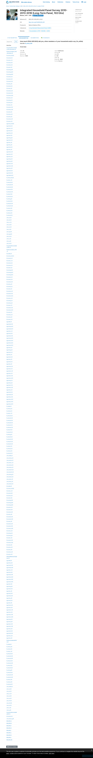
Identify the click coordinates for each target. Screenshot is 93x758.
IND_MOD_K (9, 735)
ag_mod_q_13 (9, 382)
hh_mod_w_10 (10, 118)
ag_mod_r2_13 (10, 387)
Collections (60, 2)
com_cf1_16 (9, 700)
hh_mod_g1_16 (10, 500)
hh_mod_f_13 (9, 267)
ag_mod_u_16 (9, 635)
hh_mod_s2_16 (10, 542)
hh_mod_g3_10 (10, 74)
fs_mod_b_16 (9, 649)
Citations (68, 2)
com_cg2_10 (9, 234)
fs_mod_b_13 (9, 411)
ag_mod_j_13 (9, 359)
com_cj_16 (9, 710)
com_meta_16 (9, 686)
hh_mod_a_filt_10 (10, 55)
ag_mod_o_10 (9, 156)
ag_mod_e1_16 (10, 574)
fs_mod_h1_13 (9, 436)
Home (7, 6)
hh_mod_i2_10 (10, 81)
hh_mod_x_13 (9, 319)
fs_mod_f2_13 (9, 432)
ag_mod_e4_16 (10, 581)
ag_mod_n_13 (9, 368)
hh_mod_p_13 (9, 300)
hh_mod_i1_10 (9, 79)
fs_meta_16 (9, 644)
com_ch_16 (9, 705)
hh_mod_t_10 (9, 111)
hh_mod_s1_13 (10, 307)
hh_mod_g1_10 (10, 69)
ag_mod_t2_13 (10, 394)
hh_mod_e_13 (9, 265)
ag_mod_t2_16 (10, 633)
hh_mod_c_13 (9, 260)
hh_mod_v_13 (9, 317)
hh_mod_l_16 (9, 521)
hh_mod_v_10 (9, 116)
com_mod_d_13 (10, 465)
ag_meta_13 (9, 321)
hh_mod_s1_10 (10, 107)
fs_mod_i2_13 (9, 448)
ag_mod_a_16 (9, 562)
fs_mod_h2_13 (10, 439)
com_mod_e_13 (10, 467)
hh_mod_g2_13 (10, 272)
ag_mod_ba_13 (10, 326)
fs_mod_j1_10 (9, 212)
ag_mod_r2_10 (10, 165)
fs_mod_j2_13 (9, 453)
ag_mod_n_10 (9, 154)
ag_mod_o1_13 (10, 375)
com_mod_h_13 (10, 476)
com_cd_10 (9, 224)
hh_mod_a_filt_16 (10, 488)
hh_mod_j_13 (9, 284)
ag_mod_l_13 (9, 364)
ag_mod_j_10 (9, 144)
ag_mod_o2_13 (10, 378)
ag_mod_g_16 (9, 586)
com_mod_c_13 (10, 462)
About (53, 2)
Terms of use (76, 2)
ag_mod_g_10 (9, 137)
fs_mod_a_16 (9, 646)
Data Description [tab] (23, 38)
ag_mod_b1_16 (10, 565)
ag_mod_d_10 (9, 130)
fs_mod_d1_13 (9, 415)
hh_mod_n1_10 (10, 93)
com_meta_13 (9, 455)
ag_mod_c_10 (9, 128)
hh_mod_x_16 (9, 554)
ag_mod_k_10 (9, 147)
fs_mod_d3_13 (10, 420)
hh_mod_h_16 (9, 507)
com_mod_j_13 (10, 481)
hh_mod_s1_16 (10, 540)
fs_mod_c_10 (9, 180)
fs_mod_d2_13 (10, 418)
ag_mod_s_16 (9, 628)
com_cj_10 (9, 241)
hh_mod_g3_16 (10, 504)
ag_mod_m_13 (10, 366)
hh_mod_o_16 (9, 530)
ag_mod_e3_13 (10, 340)
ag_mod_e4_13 (10, 342)
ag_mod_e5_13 (10, 345)
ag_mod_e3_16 (10, 579)
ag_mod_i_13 (9, 354)
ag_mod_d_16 (9, 572)
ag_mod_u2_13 (10, 399)
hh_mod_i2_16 (10, 512)
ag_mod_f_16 (9, 584)
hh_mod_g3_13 (10, 274)
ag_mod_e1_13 (10, 335)
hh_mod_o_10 (9, 97)
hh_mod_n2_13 (10, 295)
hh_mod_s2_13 (10, 310)
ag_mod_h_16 (9, 588)
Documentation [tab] (35, 37)
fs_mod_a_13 (9, 408)
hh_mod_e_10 (9, 64)
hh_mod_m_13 (10, 291)
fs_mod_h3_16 (10, 677)
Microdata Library (26, 2)
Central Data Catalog (14, 6)
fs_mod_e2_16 (10, 663)
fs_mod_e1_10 (9, 189)
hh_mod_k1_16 (10, 516)
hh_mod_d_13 (9, 263)
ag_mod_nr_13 (10, 371)
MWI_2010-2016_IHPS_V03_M (29, 6)
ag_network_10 (10, 175)
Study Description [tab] (12, 37)
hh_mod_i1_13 (9, 279)
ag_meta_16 (9, 560)
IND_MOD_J (9, 732)
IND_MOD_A (9, 721)
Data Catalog (46, 2)
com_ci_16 (9, 707)
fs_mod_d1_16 (9, 653)
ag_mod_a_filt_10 (10, 123)
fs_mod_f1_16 (9, 665)
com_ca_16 (9, 688)
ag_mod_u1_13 (10, 396)
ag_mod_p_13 (9, 380)
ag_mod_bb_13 (10, 328)
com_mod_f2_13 (10, 472)
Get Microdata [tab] (46, 37)
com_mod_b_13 (10, 460)
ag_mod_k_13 (9, 361)
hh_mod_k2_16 (10, 519)
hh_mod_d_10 (9, 62)
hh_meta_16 (9, 486)
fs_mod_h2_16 (10, 674)
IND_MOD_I (9, 730)
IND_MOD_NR (9, 739)
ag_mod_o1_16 (10, 614)
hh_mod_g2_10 (10, 71)
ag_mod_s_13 (9, 389)
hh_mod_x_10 (9, 121)
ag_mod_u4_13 (10, 404)
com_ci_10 (9, 238)
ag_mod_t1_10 (9, 170)
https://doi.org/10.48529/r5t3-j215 (37, 22)
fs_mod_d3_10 (10, 187)
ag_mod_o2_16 (10, 616)
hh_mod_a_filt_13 (10, 256)
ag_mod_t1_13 (9, 392)
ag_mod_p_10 (9, 158)
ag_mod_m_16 (10, 605)
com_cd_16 (9, 696)
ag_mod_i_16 (9, 591)
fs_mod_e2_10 (10, 191)
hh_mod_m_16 (10, 523)
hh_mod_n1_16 (10, 526)
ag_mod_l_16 (9, 602)
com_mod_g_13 (10, 474)
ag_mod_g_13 (9, 349)
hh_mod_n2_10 (10, 95)
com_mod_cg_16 (10, 718)
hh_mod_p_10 (9, 100)
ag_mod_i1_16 (9, 593)
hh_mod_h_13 (9, 277)
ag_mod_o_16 (9, 612)
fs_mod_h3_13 (10, 441)
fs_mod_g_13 (9, 434)
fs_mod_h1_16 (9, 672)
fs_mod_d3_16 (10, 658)
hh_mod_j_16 (9, 514)
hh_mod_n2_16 (10, 528)
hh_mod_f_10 (9, 67)
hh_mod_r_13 (9, 305)
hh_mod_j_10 (9, 83)
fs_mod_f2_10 (9, 196)
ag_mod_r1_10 (10, 163)
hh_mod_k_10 (9, 86)
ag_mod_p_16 (9, 619)
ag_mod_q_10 (9, 161)
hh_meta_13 (9, 253)
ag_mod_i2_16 (10, 595)
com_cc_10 (9, 222)
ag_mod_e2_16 (10, 577)
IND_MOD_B (9, 723)
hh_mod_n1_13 (10, 293)
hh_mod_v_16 (9, 549)
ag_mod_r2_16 (10, 626)
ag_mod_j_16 (9, 598)
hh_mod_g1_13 (10, 270)
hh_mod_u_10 (9, 114)
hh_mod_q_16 (9, 535)
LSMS (21, 6)
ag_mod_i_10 (9, 142)
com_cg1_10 (9, 231)
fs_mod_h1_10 (9, 201)
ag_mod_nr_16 (10, 609)
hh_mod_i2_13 (10, 281)
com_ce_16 (9, 698)
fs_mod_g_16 (9, 670)
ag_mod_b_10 (9, 126)
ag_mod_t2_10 (10, 173)
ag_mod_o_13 (9, 373)
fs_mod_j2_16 (9, 684)
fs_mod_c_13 (9, 413)
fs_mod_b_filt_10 (10, 177)
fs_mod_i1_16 (9, 679)
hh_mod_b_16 (9, 716)
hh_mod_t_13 (9, 312)
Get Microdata (38, 15)
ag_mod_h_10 (9, 140)
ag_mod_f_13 (9, 347)
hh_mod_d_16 (9, 493)
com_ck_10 (9, 243)
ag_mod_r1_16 (10, 624)
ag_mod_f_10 (9, 135)
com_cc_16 (9, 693)
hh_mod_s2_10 (10, 109)
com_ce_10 (9, 227)
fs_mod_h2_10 (10, 203)
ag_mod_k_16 (9, 600)
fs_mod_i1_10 (9, 208)
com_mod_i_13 (10, 479)
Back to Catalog (12, 746)
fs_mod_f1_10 (9, 194)
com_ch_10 (9, 236)
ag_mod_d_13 (9, 333)
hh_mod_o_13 (9, 298)
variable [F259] (40, 6)
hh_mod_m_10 (10, 90)
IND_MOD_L (9, 737)
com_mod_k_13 (10, 483)
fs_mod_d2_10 (10, 184)
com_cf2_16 (9, 703)
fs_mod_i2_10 (9, 210)
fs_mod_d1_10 (9, 182)
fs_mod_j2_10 (9, 215)
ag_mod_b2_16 (10, 567)
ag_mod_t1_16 (9, 631)
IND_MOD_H (9, 728)
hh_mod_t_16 (9, 544)
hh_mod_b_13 (9, 258)
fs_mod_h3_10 (10, 205)
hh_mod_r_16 (9, 537)
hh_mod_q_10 (9, 102)
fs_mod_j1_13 (9, 450)
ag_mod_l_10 (9, 149)
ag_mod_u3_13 (10, 401)
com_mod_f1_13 (10, 469)
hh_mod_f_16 (9, 497)
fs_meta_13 (9, 406)
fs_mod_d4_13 (10, 422)
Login (84, 2)
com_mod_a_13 (10, 458)
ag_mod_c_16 (9, 570)
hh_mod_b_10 (9, 57)
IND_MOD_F (9, 725)
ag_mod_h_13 (9, 352)
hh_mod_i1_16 (9, 509)
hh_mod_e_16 (9, 495)
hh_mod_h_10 (9, 76)
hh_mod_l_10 (9, 88)
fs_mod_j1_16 (9, 681)
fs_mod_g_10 (9, 198)
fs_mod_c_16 (9, 651)
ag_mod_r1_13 (10, 385)
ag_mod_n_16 (9, 607)
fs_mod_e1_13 (9, 425)
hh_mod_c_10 (9, 60)
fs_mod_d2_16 (10, 656)
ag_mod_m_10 (10, 151)
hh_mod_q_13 (9, 303)
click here (51, 753)
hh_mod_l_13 (9, 288)
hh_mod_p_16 (9, 533)
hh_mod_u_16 (9, 547)
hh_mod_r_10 (9, 104)
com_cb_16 (9, 691)
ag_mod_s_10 (9, 168)
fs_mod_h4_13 (10, 443)
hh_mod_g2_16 (10, 502)
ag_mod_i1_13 (9, 357)
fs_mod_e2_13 (10, 427)
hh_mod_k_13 (9, 286)
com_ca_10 (9, 217)
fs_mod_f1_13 (9, 429)
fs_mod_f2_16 (9, 667)
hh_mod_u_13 (9, 314)
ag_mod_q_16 (9, 621)
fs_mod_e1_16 (9, 660)
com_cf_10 (9, 229)
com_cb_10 (9, 220)
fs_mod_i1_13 (9, 446)
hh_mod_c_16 (9, 490)
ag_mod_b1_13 (10, 324)
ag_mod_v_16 (9, 638)
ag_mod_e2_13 (10, 338)
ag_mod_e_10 (9, 133)
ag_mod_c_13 (9, 331)
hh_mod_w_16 (10, 551)
